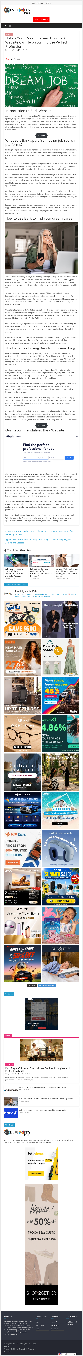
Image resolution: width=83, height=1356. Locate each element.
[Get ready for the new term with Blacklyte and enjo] (22, 695)
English (64, 1354)
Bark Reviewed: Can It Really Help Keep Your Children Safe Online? (43, 1110)
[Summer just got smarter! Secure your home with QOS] (60, 886)
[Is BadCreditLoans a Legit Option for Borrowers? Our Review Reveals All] (41, 555)
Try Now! (41, 135)
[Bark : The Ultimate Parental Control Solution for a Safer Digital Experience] (11, 1098)
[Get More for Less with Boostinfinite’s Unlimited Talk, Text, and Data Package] (16, 555)
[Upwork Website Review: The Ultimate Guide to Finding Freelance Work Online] (67, 555)
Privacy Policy (55, 1325)
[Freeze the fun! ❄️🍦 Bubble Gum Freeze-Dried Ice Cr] (60, 925)
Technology (9, 1064)
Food (37, 1329)
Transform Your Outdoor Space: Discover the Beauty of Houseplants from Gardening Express (39, 533)
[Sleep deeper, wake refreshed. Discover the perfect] (60, 963)
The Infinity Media (24, 50)
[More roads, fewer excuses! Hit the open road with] (60, 695)
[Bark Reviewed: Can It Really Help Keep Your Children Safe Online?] (11, 1109)
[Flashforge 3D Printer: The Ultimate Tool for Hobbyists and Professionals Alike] (41, 1040)
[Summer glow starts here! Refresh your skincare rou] (22, 925)
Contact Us (55, 1329)
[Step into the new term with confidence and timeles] (60, 772)
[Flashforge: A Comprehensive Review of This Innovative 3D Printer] (11, 1086)
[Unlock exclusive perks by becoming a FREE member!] (22, 810)
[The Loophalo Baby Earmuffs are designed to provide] (60, 848)
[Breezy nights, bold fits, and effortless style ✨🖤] (60, 619)
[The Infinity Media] (6, 26)
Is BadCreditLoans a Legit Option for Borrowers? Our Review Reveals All (41, 572)
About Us (54, 1322)
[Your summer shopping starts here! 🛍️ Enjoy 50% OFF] (60, 810)
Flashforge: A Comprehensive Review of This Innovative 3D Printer (42, 1087)
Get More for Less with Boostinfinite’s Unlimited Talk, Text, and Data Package (15, 572)
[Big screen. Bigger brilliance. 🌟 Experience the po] (22, 886)
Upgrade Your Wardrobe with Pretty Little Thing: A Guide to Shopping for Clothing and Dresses (38, 541)
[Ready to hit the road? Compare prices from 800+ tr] (22, 848)
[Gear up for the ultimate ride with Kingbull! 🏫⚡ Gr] (22, 619)
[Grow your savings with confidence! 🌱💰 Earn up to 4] (60, 733)
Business (9, 34)
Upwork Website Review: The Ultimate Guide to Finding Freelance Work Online (67, 572)
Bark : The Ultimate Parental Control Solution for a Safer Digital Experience (46, 1099)
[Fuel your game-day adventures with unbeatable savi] (22, 963)
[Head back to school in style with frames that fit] (22, 733)
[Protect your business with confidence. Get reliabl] (22, 772)
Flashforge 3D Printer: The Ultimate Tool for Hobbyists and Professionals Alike (37, 1070)
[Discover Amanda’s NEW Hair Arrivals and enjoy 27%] (22, 657)
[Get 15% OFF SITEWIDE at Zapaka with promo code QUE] (60, 657)
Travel (38, 1322)
